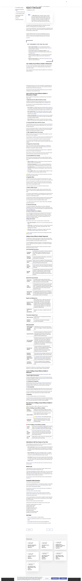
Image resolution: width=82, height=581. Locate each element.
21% (29, 128)
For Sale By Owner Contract (32, 201)
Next (49, 529)
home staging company (43, 149)
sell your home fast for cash (33, 488)
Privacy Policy (38, 579)
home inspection (36, 264)
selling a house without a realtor (45, 374)
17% (43, 108)
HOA (40, 344)
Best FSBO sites (30, 523)
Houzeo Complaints (31, 517)
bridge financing (37, 449)
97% (36, 111)
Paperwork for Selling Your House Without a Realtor (35, 367)
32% (48, 165)
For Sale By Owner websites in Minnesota (39, 112)
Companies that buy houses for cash (32, 492)
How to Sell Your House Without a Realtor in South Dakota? (60, 556)
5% (31, 150)
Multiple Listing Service (41, 428)
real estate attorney (31, 208)
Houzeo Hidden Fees (31, 521)
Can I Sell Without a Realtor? (19, 7)
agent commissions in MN (48, 109)
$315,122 (40, 25)
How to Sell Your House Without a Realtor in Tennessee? (45, 556)
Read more (30, 547)
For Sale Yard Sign (33, 399)
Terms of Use (33, 579)
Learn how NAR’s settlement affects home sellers (42, 21)
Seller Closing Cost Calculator (32, 232)
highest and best (41, 182)
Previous (29, 529)
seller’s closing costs (38, 87)
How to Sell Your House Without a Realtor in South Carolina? (32, 567)
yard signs (45, 161)
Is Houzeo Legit (30, 518)
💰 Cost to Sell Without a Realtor (20, 13)
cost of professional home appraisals (34, 391)
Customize (47, 578)
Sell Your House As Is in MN (31, 462)
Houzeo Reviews (38, 416)
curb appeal (35, 51)
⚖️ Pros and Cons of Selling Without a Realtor (19, 16)
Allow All (63, 578)
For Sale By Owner (29, 66)
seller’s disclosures (36, 281)
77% (36, 66)
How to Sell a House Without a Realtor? (19, 10)
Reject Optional (55, 578)
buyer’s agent (43, 378)
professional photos (46, 146)
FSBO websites (32, 472)
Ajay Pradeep (31, 543)
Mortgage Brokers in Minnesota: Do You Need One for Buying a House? (60, 545)
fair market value (37, 437)
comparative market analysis (40, 356)
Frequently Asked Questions (19, 19)
